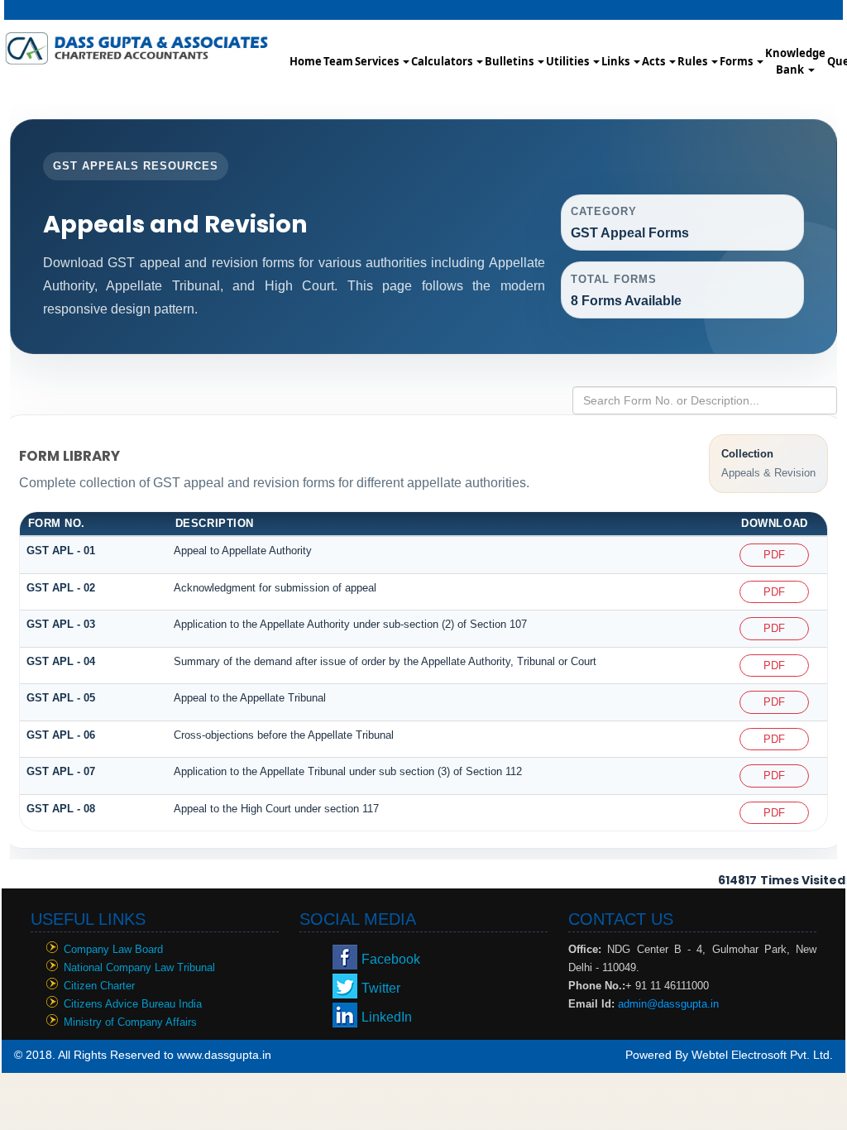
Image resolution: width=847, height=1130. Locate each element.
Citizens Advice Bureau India (133, 1004)
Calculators (443, 61)
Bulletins (510, 61)
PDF (774, 554)
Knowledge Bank (795, 61)
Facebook (390, 959)
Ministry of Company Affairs (130, 1022)
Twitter (380, 988)
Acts (655, 61)
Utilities (568, 61)
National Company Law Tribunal (139, 967)
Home (306, 61)
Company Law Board (113, 949)
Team (338, 61)
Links (616, 61)
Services (378, 61)
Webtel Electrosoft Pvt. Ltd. (762, 1054)
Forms (737, 61)
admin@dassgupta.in (668, 1004)
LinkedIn (386, 1017)
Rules (693, 61)
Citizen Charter (99, 985)
